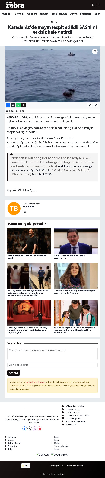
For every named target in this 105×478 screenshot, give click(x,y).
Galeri (57, 443)
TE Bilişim (60, 474)
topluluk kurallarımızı (35, 382)
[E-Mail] (25, 212)
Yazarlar (6, 14)
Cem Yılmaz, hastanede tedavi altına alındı (26, 256)
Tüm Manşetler (73, 418)
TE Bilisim (28, 206)
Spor (97, 14)
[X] (29, 428)
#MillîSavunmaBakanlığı (75, 166)
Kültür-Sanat (14, 443)
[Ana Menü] (97, 5)
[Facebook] (24, 428)
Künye (57, 449)
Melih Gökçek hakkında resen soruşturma (69, 256)
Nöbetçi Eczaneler (75, 406)
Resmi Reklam (59, 14)
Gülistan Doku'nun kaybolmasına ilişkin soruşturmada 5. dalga (74, 291)
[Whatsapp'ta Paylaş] (18, 105)
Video (11, 440)
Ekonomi (19, 14)
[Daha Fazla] (23, 105)
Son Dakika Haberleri (76, 421)
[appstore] (43, 454)
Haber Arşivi (71, 424)
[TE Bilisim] (14, 208)
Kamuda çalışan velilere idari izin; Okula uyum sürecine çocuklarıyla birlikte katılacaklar (74, 330)
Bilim (56, 440)
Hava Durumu (72, 409)
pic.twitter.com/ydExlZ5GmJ (29, 170)
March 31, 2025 (42, 174)
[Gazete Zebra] (15, 5)
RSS (27, 465)
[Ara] (93, 5)
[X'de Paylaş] (13, 105)
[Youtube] (40, 428)
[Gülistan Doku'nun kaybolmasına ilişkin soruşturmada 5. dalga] (76, 275)
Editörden (86, 14)
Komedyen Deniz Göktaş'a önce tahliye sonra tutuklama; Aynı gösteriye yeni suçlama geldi (28, 330)
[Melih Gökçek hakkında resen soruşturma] (76, 240)
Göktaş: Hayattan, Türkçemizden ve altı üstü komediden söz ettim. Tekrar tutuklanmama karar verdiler (28, 293)
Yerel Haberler (61, 446)
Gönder (13, 372)
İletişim (11, 449)
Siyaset (44, 14)
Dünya (73, 14)
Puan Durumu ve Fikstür (77, 415)
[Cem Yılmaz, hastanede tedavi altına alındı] (29, 240)
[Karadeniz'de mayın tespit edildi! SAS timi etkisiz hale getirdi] (52, 74)
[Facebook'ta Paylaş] (8, 105)
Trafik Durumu (72, 412)
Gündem (32, 14)
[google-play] (60, 454)
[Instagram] (35, 428)
